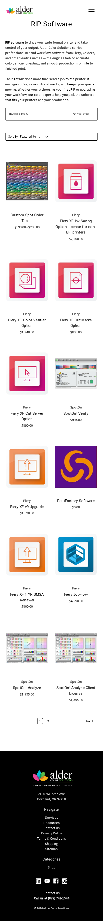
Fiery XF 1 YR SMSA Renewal (27, 597)
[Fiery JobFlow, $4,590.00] (76, 554)
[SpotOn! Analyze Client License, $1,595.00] (76, 648)
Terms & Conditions (51, 838)
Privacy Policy (51, 833)
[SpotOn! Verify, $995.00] (76, 373)
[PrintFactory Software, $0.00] (76, 467)
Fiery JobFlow (76, 594)
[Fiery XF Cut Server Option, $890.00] (27, 373)
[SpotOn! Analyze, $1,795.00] (27, 648)
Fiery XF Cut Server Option (27, 416)
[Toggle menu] (91, 9)
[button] (51, 114)
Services (51, 817)
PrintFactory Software (76, 501)
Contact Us (52, 828)
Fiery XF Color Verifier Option (27, 323)
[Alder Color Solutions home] (19, 9)
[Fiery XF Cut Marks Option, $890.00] (76, 280)
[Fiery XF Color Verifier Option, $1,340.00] (27, 280)
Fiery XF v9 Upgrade (27, 507)
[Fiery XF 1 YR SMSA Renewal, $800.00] (27, 554)
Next (90, 721)
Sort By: (13, 136)
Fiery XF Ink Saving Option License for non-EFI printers (76, 226)
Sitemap (51, 849)
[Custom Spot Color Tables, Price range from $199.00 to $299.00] (27, 181)
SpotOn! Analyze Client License (76, 691)
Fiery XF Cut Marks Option (76, 323)
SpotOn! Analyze (27, 688)
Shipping (51, 843)
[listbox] (35, 136)
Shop (52, 867)
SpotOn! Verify (76, 413)
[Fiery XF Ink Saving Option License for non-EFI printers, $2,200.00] (76, 181)
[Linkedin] (38, 881)
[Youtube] (47, 881)
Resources (52, 822)
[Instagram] (64, 881)
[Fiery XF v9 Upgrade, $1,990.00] (27, 467)
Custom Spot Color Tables (27, 218)
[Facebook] (55, 881)
